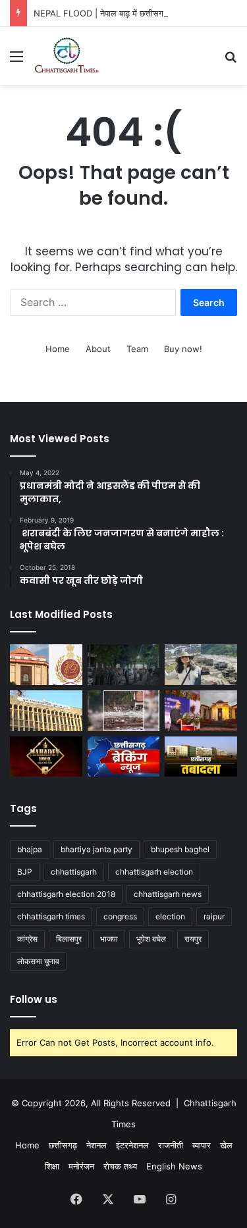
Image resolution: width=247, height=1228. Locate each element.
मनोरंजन (81, 1166)
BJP (24, 872)
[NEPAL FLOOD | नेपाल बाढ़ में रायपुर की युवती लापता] (124, 710)
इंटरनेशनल (132, 1145)
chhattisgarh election (154, 872)
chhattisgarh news (168, 894)
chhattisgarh (74, 872)
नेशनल (96, 1145)
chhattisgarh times (51, 916)
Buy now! (183, 349)
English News (174, 1166)
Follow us (33, 999)
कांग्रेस (27, 939)
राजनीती (170, 1145)
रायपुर (193, 939)
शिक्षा (52, 1166)
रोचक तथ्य (120, 1166)
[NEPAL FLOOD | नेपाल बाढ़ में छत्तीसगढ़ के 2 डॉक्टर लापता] (201, 664)
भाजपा (109, 939)
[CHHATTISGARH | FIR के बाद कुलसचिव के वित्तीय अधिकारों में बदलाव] (46, 710)
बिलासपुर (69, 939)
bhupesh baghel (180, 849)
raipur (214, 916)
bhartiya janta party (96, 849)
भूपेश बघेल (151, 939)
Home (57, 349)
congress (120, 916)
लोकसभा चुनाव (38, 961)
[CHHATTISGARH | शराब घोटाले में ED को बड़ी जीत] (46, 664)
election (170, 916)
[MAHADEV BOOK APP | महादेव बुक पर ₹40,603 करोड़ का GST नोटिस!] (46, 756)
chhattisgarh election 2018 (66, 894)
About (98, 349)
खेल (226, 1145)
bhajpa (29, 849)
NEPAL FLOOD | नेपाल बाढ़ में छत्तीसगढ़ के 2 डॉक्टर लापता (131, 13)
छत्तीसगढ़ (63, 1145)
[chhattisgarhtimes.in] (66, 56)
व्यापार (201, 1145)
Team (137, 349)
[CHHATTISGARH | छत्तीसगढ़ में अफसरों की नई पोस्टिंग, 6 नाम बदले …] (201, 756)
